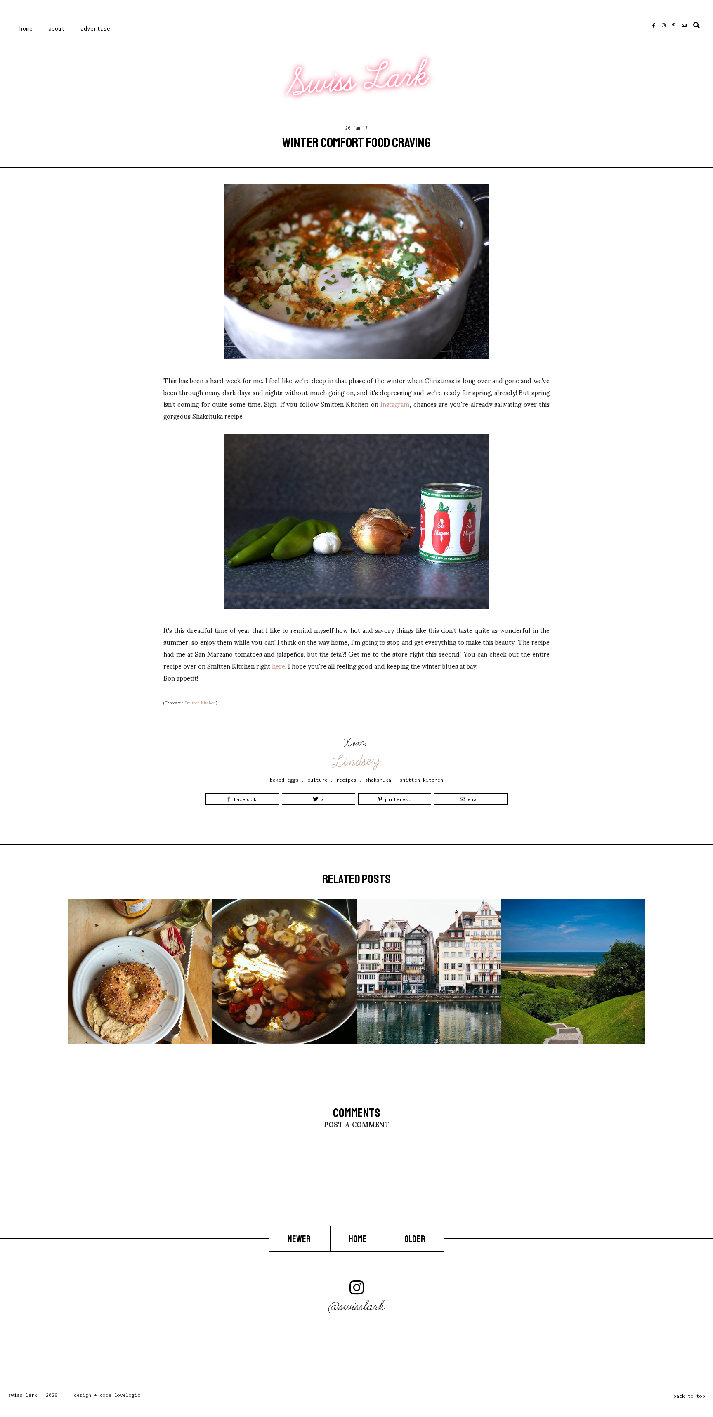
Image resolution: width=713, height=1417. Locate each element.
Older (414, 1239)
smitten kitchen (421, 780)
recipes (346, 780)
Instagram (394, 403)
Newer (300, 1239)
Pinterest (396, 799)
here (278, 665)
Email (473, 799)
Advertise (95, 28)
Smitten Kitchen (200, 702)
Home (26, 28)
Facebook (244, 799)
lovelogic (127, 1395)
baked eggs (284, 780)
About (56, 28)
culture (317, 780)
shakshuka (378, 780)
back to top (689, 1395)
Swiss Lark (358, 79)
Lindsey (357, 761)
